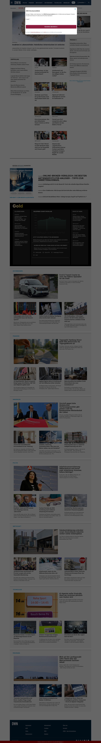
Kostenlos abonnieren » (51, 26)
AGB (45, 32)
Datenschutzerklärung (35, 32)
